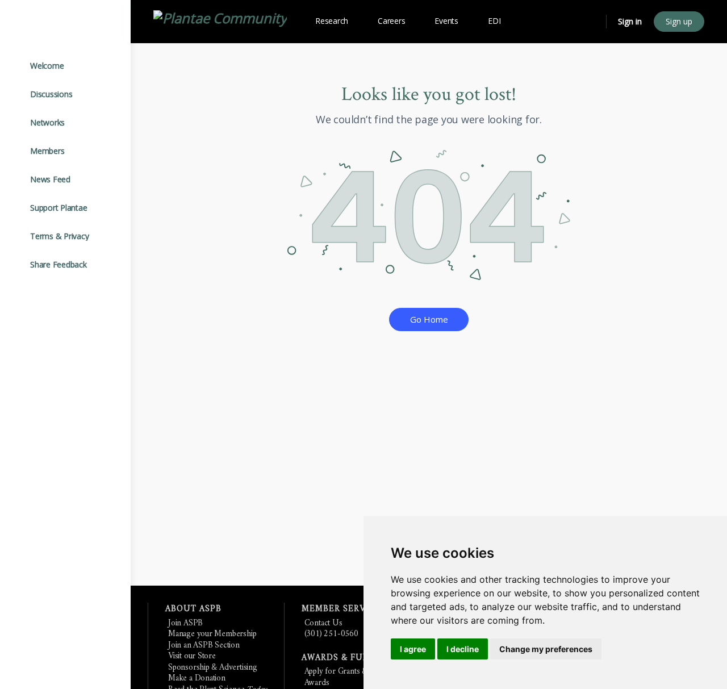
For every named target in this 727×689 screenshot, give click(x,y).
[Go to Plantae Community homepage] (220, 19)
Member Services (344, 609)
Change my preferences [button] (545, 649)
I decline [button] (462, 649)
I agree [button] (413, 649)
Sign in (630, 21)
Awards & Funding (348, 658)
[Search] (590, 21)
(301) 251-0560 (331, 634)
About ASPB (193, 609)
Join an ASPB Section (204, 645)
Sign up (679, 21)
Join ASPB (185, 623)
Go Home (429, 319)
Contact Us (323, 623)
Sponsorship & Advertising (212, 667)
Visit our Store (192, 656)
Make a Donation (196, 678)
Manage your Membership (212, 634)
